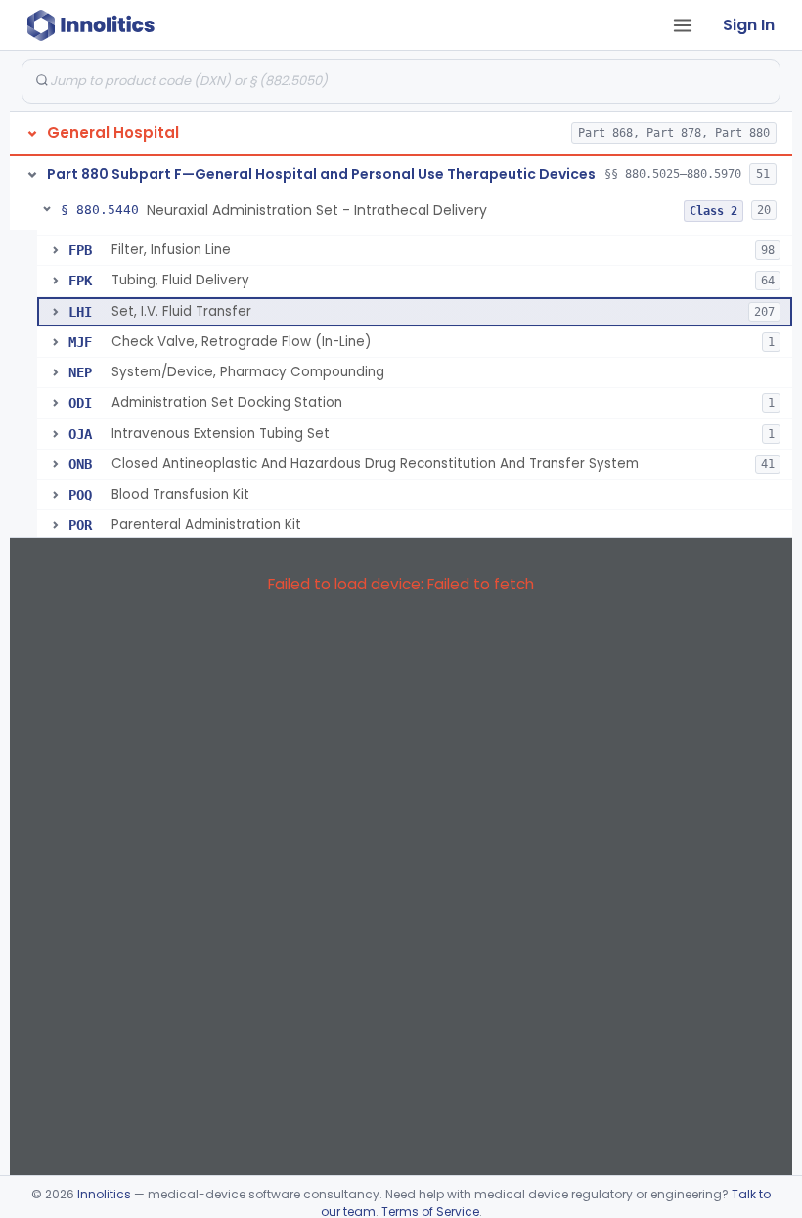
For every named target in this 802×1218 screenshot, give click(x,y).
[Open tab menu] (682, 25)
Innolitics (104, 1194)
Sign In (749, 25)
